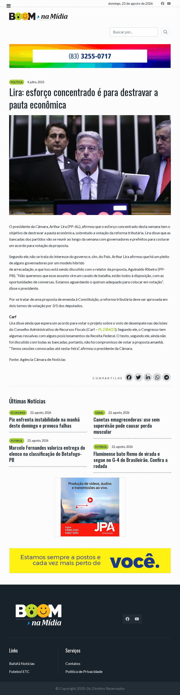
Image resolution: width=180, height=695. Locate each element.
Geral (99, 412)
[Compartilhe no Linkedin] (147, 377)
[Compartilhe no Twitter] (138, 377)
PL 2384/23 (106, 330)
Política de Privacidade (83, 671)
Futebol (16, 440)
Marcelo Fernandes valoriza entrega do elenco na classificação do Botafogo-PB (47, 454)
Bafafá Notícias (22, 663)
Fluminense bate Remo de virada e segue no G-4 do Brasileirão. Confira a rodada (131, 460)
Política (16, 82)
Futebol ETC (19, 671)
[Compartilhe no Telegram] (166, 377)
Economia (18, 412)
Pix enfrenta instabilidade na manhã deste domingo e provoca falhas (44, 422)
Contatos (72, 663)
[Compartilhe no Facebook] (129, 377)
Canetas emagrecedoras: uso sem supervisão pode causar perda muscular (127, 425)
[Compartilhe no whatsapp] (157, 377)
